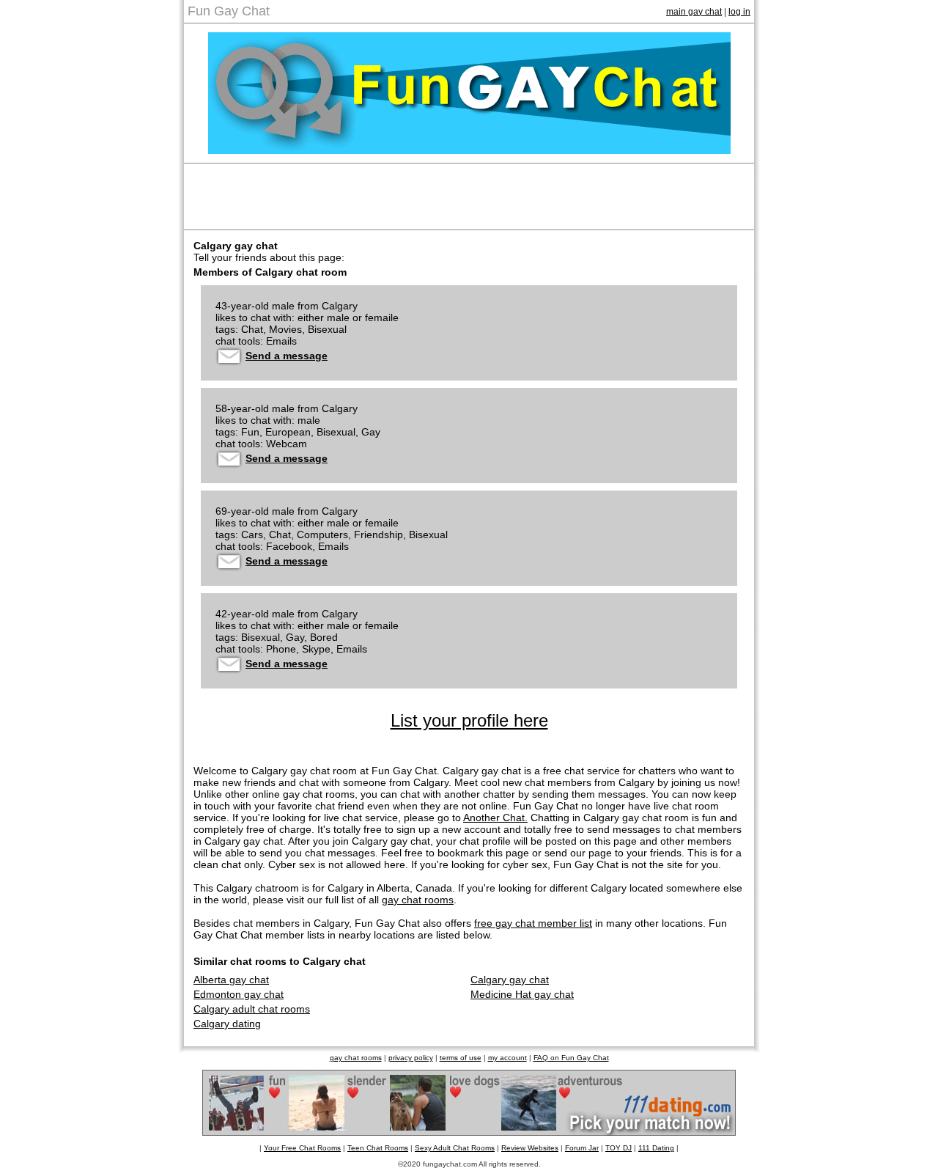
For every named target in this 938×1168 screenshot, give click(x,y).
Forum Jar (582, 1148)
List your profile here (469, 720)
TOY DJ (618, 1148)
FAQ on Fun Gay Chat (571, 1058)
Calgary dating (227, 1023)
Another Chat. (495, 817)
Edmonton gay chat (238, 994)
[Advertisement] (469, 196)
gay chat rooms (418, 900)
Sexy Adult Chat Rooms (455, 1148)
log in (739, 12)
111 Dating (656, 1148)
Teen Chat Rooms (377, 1148)
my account (507, 1058)
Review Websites (529, 1148)
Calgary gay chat (509, 979)
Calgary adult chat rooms (251, 1009)
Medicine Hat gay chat (522, 994)
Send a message (286, 355)
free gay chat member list (533, 923)
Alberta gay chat (231, 979)
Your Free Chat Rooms (302, 1148)
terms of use (460, 1058)
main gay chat (694, 12)
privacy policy (410, 1058)
